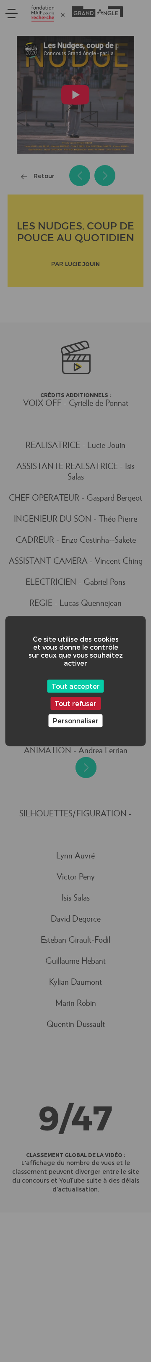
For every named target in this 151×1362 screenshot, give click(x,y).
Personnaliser (76, 721)
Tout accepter (76, 686)
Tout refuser (75, 703)
